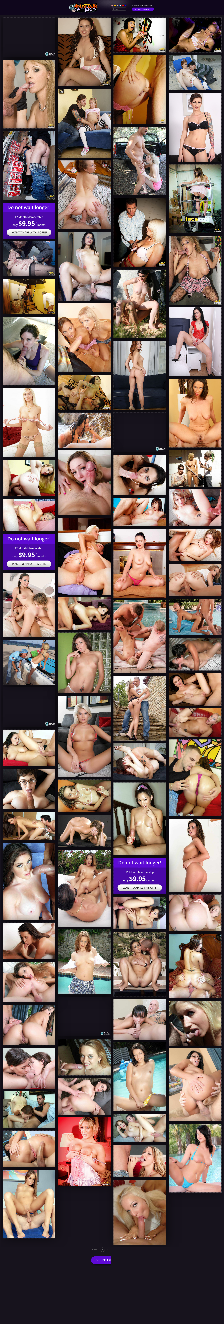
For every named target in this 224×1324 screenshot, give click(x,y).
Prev (95, 1249)
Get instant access (142, 9)
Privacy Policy (150, 1314)
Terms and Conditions (76, 1314)
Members (101, 1277)
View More (126, 1277)
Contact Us (105, 1314)
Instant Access (118, 1277)
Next (129, 1249)
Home (96, 1277)
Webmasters (97, 1314)
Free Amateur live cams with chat (112, 1287)
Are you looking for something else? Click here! (112, 1308)
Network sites (137, 5)
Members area (148, 5)
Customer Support (88, 1314)
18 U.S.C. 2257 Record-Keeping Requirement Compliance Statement (127, 1314)
